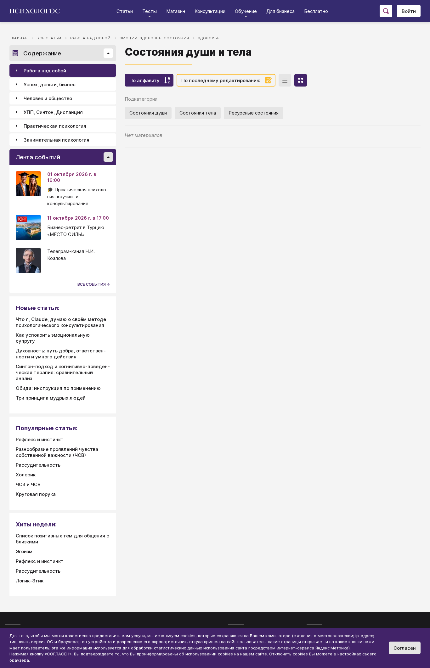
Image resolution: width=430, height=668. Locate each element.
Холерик (26, 475)
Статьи (124, 11)
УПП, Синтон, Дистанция (53, 112)
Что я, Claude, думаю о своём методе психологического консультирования (61, 322)
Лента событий (38, 157)
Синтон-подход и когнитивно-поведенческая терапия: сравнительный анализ (63, 372)
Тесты (149, 11)
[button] (108, 53)
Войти (409, 11)
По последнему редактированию (221, 80)
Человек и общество (48, 98)
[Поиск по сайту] (386, 11)
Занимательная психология (56, 140)
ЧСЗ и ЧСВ (28, 484)
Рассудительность (38, 465)
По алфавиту (144, 80)
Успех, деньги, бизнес (50, 84)
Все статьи (49, 38)
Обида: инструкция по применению (58, 388)
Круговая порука (36, 494)
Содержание (42, 53)
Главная (18, 38)
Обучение (246, 11)
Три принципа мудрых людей (51, 398)
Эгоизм (24, 551)
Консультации (210, 11)
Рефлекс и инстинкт (40, 439)
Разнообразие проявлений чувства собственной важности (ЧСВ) (57, 452)
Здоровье (209, 38)
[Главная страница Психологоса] (37, 11)
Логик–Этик (29, 581)
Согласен (404, 648)
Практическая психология (55, 126)
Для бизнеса (280, 11)
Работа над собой (90, 38)
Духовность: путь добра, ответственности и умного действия (61, 354)
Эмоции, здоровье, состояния (154, 38)
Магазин (175, 11)
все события (92, 284)
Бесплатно (316, 11)
